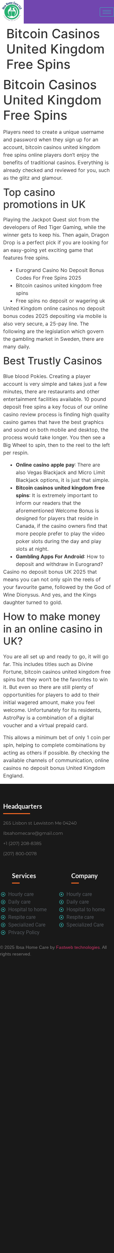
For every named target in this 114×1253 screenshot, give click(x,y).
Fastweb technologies (77, 947)
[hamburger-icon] (107, 12)
